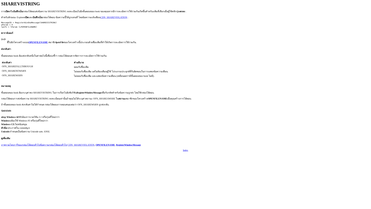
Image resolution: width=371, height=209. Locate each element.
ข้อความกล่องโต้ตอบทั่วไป (53, 145)
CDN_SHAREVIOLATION (113, 17)
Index (185, 150)
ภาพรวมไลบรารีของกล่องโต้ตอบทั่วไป (20, 145)
